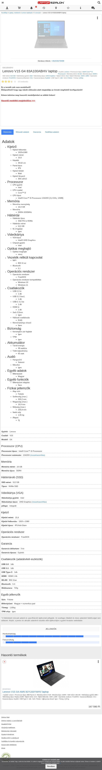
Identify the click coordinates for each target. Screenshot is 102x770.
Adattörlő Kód (6, 724)
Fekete (70, 78)
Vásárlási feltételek (8, 728)
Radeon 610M (19, 697)
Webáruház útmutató (8, 731)
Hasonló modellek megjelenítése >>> (18, 100)
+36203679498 (57, 61)
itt (60, 763)
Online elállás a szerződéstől (11, 721)
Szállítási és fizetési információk (12, 741)
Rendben (51, 766)
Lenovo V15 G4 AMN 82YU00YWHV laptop (26, 691)
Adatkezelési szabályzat (10, 738)
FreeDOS (12, 78)
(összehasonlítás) (37, 455)
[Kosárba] (4, 661)
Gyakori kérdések (7, 735)
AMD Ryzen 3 (31, 695)
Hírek (3, 748)
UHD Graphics (50, 76)
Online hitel (5, 717)
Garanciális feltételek (8, 745)
